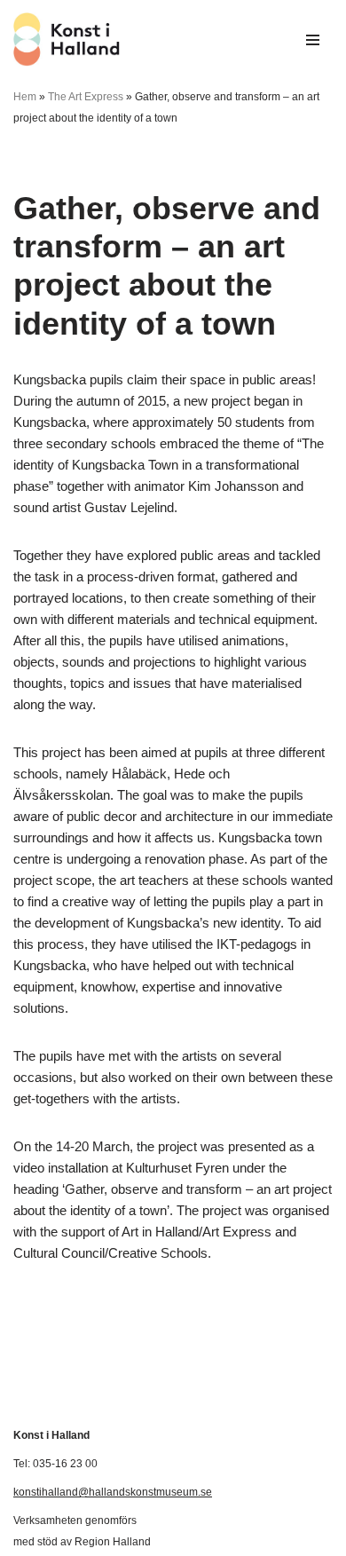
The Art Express (85, 97)
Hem (24, 97)
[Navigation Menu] (313, 40)
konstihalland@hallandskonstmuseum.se (112, 1492)
